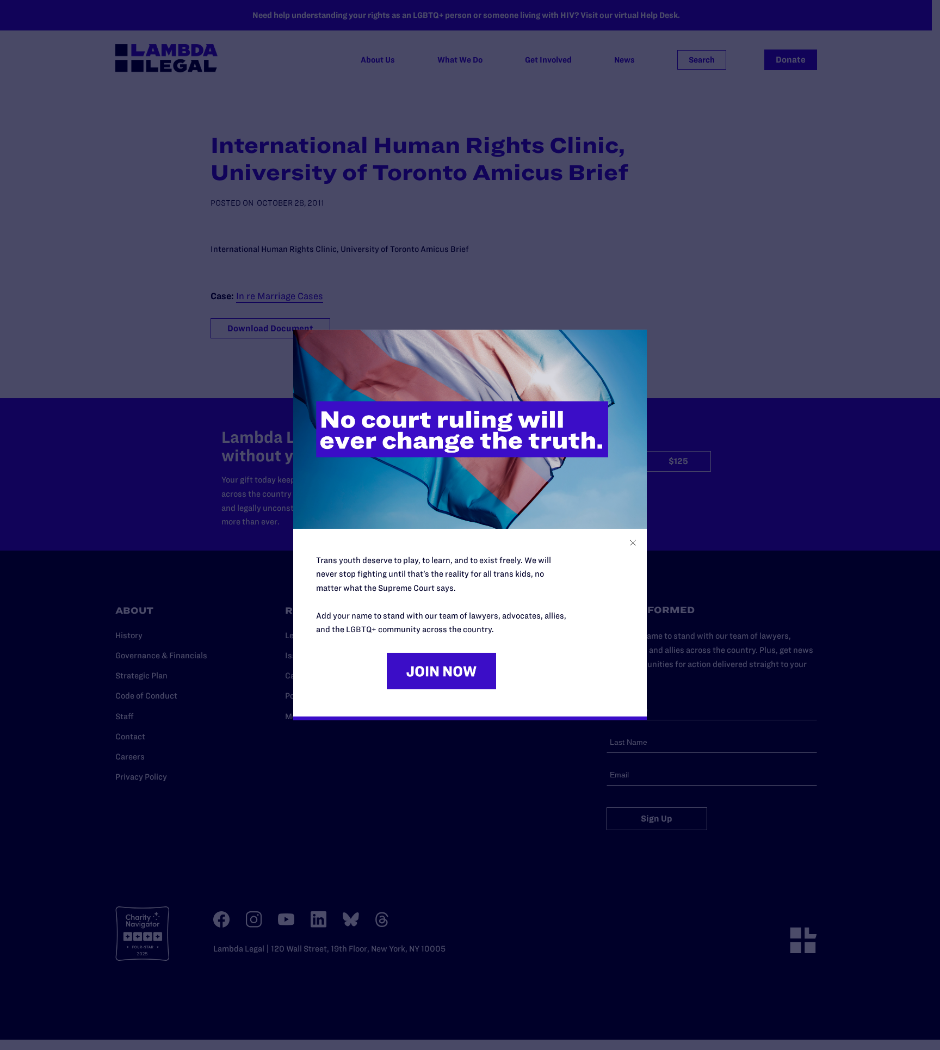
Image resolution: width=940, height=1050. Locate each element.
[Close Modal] (633, 543)
